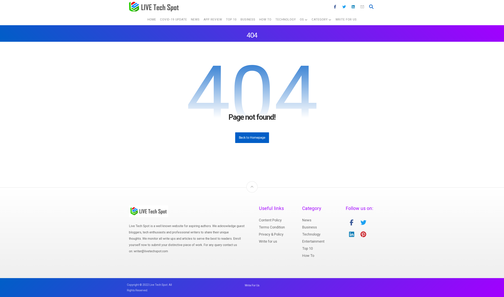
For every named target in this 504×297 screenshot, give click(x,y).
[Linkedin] (353, 6)
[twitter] (363, 222)
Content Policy (270, 220)
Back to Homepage (252, 137)
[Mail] (362, 6)
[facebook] (352, 222)
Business (309, 227)
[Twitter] (344, 6)
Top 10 (307, 248)
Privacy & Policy (271, 234)
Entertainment (313, 241)
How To (308, 255)
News (306, 220)
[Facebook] (335, 6)
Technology (311, 234)
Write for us (268, 241)
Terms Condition (272, 227)
